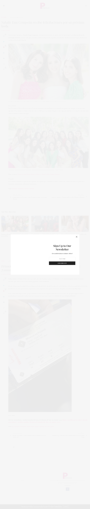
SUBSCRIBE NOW (62, 263)
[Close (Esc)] (76, 237)
